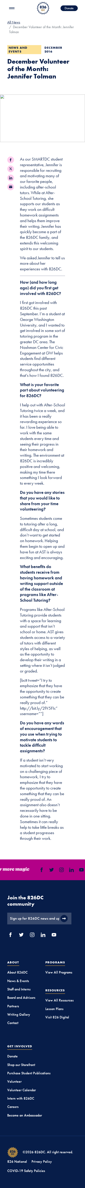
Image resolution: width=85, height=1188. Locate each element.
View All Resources (59, 1000)
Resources (55, 990)
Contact (12, 1022)
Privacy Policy (42, 1161)
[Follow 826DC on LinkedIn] (70, 870)
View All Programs (58, 972)
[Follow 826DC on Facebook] (41, 870)
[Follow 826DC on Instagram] (61, 870)
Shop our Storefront (21, 1064)
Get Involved (19, 1046)
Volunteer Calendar (21, 1090)
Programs (55, 962)
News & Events (18, 980)
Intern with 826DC (20, 1098)
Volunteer (14, 1081)
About (13, 962)
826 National (17, 1161)
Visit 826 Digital (57, 1017)
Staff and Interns (19, 989)
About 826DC (17, 972)
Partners (13, 1006)
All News (13, 22)
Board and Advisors (21, 997)
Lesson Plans (54, 1008)
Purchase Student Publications (29, 1073)
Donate (69, 8)
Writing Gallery (18, 1014)
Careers (13, 1106)
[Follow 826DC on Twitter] (51, 870)
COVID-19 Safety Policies (26, 1170)
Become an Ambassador (24, 1115)
